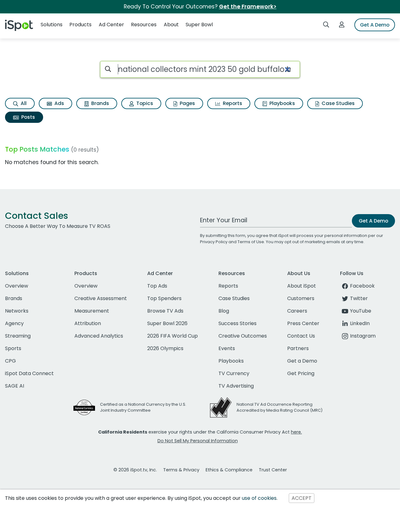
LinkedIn (360, 323)
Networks (16, 310)
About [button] (171, 24)
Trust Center (273, 470)
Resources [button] (144, 24)
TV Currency (233, 373)
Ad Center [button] (111, 24)
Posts (27, 117)
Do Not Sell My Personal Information (198, 441)
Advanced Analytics (98, 335)
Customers (300, 298)
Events (226, 348)
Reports (232, 103)
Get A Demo (374, 24)
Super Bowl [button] (199, 24)
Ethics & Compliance (229, 470)
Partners (298, 348)
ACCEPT (302, 498)
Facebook (362, 285)
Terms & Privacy (181, 470)
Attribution (87, 323)
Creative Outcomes (242, 335)
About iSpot (301, 285)
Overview (16, 285)
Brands (99, 103)
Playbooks (281, 103)
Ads (58, 103)
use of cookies (259, 498)
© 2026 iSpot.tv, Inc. (135, 470)
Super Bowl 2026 (167, 323)
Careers (297, 310)
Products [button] (80, 24)
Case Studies (337, 103)
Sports (13, 348)
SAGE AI (14, 385)
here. (296, 432)
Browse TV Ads (165, 310)
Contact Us (301, 335)
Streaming (18, 335)
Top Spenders (164, 298)
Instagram (363, 335)
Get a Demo (302, 360)
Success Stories (237, 323)
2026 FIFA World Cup (172, 335)
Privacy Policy (214, 241)
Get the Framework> (248, 6)
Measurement (91, 310)
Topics (144, 103)
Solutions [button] (51, 24)
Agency (14, 323)
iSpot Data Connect (29, 373)
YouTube (360, 310)
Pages (186, 103)
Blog (223, 310)
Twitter (359, 298)
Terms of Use (251, 241)
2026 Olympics (165, 348)
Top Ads (157, 285)
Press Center (303, 323)
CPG (10, 360)
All (23, 103)
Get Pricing (300, 373)
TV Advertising (236, 385)
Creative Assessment (100, 298)
